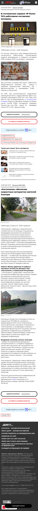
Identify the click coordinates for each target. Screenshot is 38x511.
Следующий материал (18, 506)
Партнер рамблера (17, 502)
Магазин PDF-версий (21, 431)
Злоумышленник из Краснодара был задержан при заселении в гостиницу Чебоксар (20, 170)
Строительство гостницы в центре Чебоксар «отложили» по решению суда (22, 151)
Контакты (5, 428)
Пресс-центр (6, 431)
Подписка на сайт (8, 436)
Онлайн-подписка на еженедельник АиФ (18, 433)
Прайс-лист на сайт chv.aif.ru (13, 439)
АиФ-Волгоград (18, 46)
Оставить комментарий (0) (19, 121)
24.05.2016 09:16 (6, 7)
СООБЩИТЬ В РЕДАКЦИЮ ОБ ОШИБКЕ (15, 448)
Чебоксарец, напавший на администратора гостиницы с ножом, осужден (21, 157)
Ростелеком (5, 222)
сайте (14, 379)
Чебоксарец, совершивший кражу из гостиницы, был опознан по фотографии (20, 163)
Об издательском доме (20, 428)
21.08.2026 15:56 (6, 185)
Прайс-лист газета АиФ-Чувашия (14, 441)
